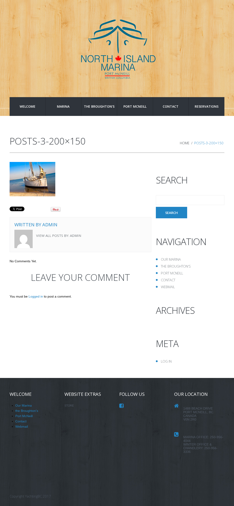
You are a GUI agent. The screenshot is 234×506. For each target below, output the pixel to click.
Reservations (206, 106)
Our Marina (171, 259)
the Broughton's (176, 266)
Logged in (36, 296)
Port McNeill (134, 106)
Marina (63, 106)
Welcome (27, 106)
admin (49, 225)
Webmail (168, 286)
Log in (166, 361)
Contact (170, 106)
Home (184, 143)
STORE (69, 405)
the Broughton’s (99, 106)
